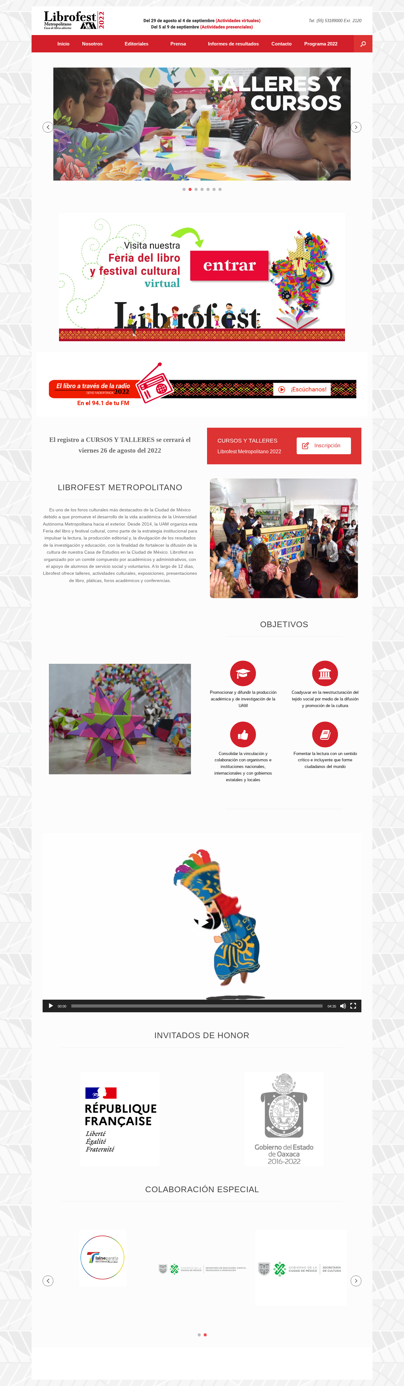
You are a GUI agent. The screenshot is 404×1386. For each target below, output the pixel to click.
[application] (202, 922)
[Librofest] (74, 19)
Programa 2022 (320, 43)
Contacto (281, 43)
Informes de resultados (233, 43)
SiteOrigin (213, 1367)
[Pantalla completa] (353, 1006)
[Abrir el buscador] (363, 43)
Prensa (178, 43)
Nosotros (92, 43)
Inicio (63, 43)
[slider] (197, 1006)
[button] (48, 127)
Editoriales (136, 43)
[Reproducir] (51, 1006)
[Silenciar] (343, 1006)
